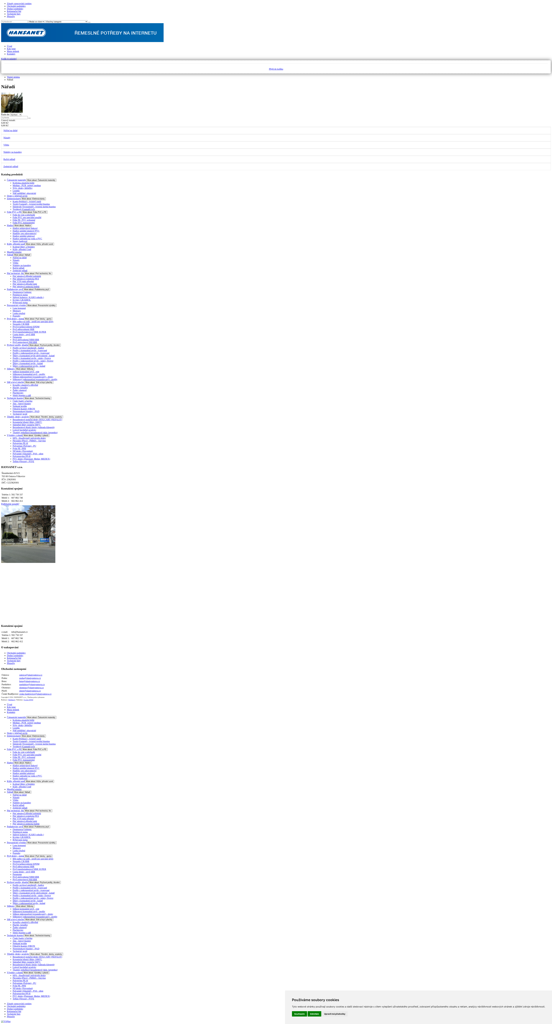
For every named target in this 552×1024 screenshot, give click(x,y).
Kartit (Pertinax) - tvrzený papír (27, 201)
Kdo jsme (11, 49)
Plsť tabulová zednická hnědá (26, 286)
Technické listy (14, 14)
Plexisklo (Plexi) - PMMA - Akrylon (29, 441)
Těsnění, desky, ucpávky (18, 416)
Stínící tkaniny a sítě (22, 395)
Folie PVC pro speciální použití (27, 217)
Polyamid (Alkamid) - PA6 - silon (28, 453)
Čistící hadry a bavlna (22, 401)
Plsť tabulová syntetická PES (26, 279)
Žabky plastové (20, 390)
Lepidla (16, 190)
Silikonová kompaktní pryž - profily (29, 374)
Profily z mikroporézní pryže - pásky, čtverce (33, 361)
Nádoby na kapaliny (12, 152)
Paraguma (17, 337)
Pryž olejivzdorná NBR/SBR (26, 339)
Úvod (9, 46)
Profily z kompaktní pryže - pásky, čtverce (32, 358)
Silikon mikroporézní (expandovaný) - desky (33, 377)
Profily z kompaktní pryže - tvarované (30, 350)
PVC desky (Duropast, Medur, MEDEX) (31, 459)
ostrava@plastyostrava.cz (30, 675)
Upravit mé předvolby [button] (334, 1014)
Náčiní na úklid (10, 130)
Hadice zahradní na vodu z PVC (27, 238)
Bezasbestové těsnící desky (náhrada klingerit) (33, 427)
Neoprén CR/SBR (21, 324)
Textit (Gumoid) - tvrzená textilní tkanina (31, 204)
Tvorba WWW (28, 700)
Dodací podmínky (15, 8)
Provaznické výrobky (16, 305)
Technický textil (20, 414)
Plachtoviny (18, 393)
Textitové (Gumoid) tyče (24, 209)
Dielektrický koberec (22, 292)
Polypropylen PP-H (21, 456)
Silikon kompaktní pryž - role (26, 371)
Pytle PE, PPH (19, 448)
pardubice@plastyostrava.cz (32, 684)
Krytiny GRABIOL (22, 300)
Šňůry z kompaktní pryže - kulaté (28, 363)
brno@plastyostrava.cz (29, 681)
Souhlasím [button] (299, 1014)
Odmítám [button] (314, 1014)
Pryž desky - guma (15, 318)
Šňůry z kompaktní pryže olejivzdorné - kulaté (34, 355)
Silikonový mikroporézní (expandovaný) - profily (35, 379)
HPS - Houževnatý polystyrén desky (29, 438)
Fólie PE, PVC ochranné (24, 220)
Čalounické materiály (16, 180)
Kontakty (11, 54)
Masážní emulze (14, 252)
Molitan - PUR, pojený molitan (27, 185)
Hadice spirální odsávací (24, 236)
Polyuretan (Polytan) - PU (24, 446)
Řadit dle (5, 114)
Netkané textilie (20, 406)
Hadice (10, 225)
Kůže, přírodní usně (16, 244)
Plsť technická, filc (15, 273)
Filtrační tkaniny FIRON (24, 409)
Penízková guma (20, 295)
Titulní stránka (13, 77)
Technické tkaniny (15, 398)
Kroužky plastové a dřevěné (25, 385)
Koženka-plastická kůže (23, 183)
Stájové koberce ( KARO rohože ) (28, 297)
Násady (6, 137)
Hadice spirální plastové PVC (26, 231)
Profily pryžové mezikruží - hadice (28, 348)
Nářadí (10, 255)
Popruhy (16, 316)
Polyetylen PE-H (20, 443)
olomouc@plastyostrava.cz (31, 687)
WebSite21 (11, 700)
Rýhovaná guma (20, 302)
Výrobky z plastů (15, 435)
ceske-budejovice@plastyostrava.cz (35, 694)
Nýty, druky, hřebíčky (22, 188)
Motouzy (17, 311)
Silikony (11, 369)
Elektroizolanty (14, 198)
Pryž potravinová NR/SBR (25, 342)
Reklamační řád (14, 11)
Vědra (6, 145)
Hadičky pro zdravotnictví (24, 233)
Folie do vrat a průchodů (24, 215)
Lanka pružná (19, 313)
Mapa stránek (13, 51)
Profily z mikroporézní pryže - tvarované (31, 353)
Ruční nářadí (9, 159)
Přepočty (11, 16)
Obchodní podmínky (16, 6)
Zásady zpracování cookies (19, 3)
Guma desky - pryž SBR (24, 334)
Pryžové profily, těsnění (17, 345)
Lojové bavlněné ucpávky (24, 430)
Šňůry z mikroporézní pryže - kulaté (29, 366)
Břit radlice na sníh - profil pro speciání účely (33, 321)
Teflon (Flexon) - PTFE (23, 461)
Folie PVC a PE (14, 212)
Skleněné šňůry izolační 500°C (27, 425)
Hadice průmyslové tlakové (25, 228)
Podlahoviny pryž (15, 289)
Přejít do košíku (276, 69)
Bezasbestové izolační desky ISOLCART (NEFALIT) (37, 419)
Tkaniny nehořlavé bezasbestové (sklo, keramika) (35, 432)
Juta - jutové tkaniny (22, 403)
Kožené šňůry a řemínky (24, 247)
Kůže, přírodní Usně (22, 249)
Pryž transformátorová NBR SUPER (29, 332)
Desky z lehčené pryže (17, 196)
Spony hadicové (20, 241)
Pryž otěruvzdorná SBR (23, 329)
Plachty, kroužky (20, 387)
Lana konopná (19, 308)
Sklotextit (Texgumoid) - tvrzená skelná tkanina (34, 206)
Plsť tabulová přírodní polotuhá (27, 276)
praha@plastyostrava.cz (30, 678)
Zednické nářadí (10, 166)
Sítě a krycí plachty (15, 382)
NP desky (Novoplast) (23, 451)
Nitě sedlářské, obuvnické (24, 193)
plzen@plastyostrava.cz (30, 691)
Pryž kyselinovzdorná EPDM (26, 326)
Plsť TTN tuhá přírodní (23, 281)
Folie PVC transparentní (24, 222)
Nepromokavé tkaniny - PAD (26, 411)
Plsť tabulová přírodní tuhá (25, 284)
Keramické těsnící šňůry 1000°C (27, 422)
